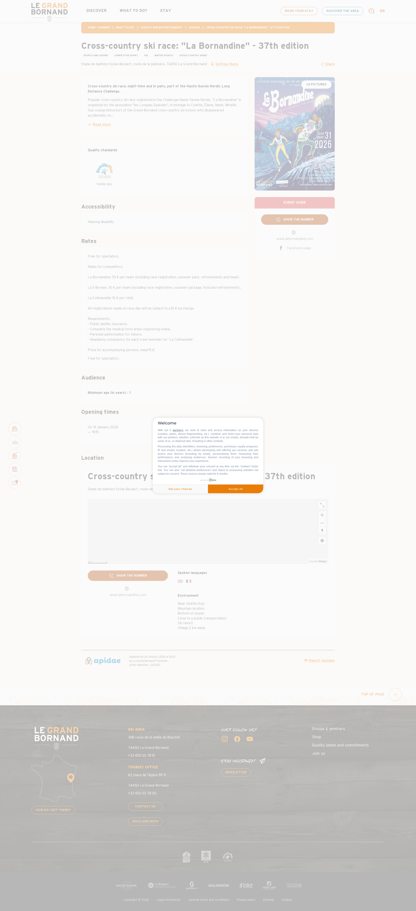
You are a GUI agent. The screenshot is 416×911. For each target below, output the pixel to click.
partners (178, 430)
